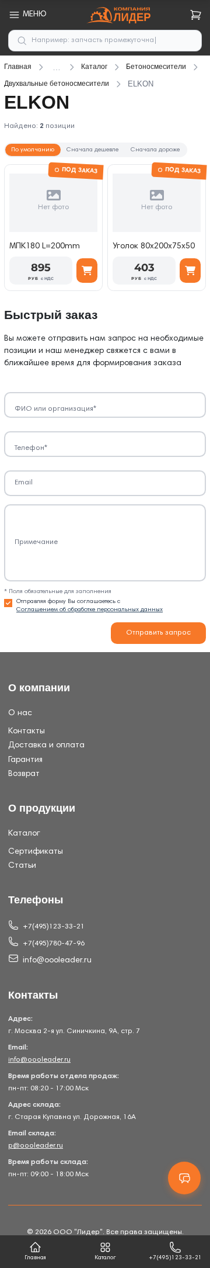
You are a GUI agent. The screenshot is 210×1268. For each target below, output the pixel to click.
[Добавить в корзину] (86, 270)
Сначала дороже (155, 150)
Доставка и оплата (46, 746)
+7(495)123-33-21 (54, 926)
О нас (20, 713)
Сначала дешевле (92, 150)
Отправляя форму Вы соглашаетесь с (89, 605)
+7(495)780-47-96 (54, 943)
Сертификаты (35, 852)
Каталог (24, 834)
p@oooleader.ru (35, 1145)
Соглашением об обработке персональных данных (89, 610)
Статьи (22, 866)
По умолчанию (32, 150)
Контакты (26, 731)
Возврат (24, 774)
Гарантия (25, 760)
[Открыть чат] (184, 1178)
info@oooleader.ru (57, 961)
